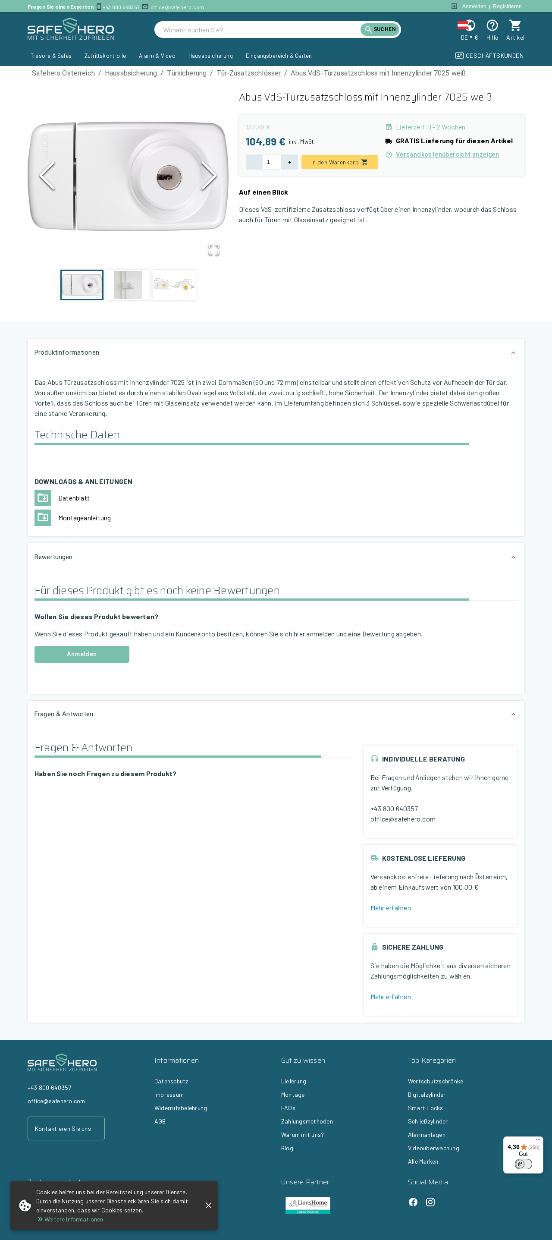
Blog (287, 1148)
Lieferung (293, 1081)
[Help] (492, 25)
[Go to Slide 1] (82, 285)
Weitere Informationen (73, 1219)
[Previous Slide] (47, 177)
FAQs (288, 1107)
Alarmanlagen (426, 1134)
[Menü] (538, 1141)
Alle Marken (423, 1161)
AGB (160, 1121)
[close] (208, 1205)
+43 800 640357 (121, 7)
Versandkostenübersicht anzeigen (447, 154)
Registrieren (507, 6)
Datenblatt (74, 498)
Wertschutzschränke (435, 1081)
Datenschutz (171, 1081)
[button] (128, 177)
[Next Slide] (209, 177)
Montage (293, 1094)
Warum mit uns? (302, 1134)
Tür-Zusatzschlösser (248, 73)
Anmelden (474, 6)
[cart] (515, 25)
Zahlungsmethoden (307, 1121)
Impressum (169, 1094)
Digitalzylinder (427, 1094)
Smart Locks (425, 1107)
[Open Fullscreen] (214, 250)
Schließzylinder (428, 1121)
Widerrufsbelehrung (180, 1107)
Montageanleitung (84, 517)
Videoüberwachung (433, 1148)
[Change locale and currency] (469, 25)
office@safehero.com (177, 7)
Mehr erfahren (390, 907)
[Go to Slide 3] (174, 285)
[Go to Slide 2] (128, 285)
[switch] (523, 1164)
